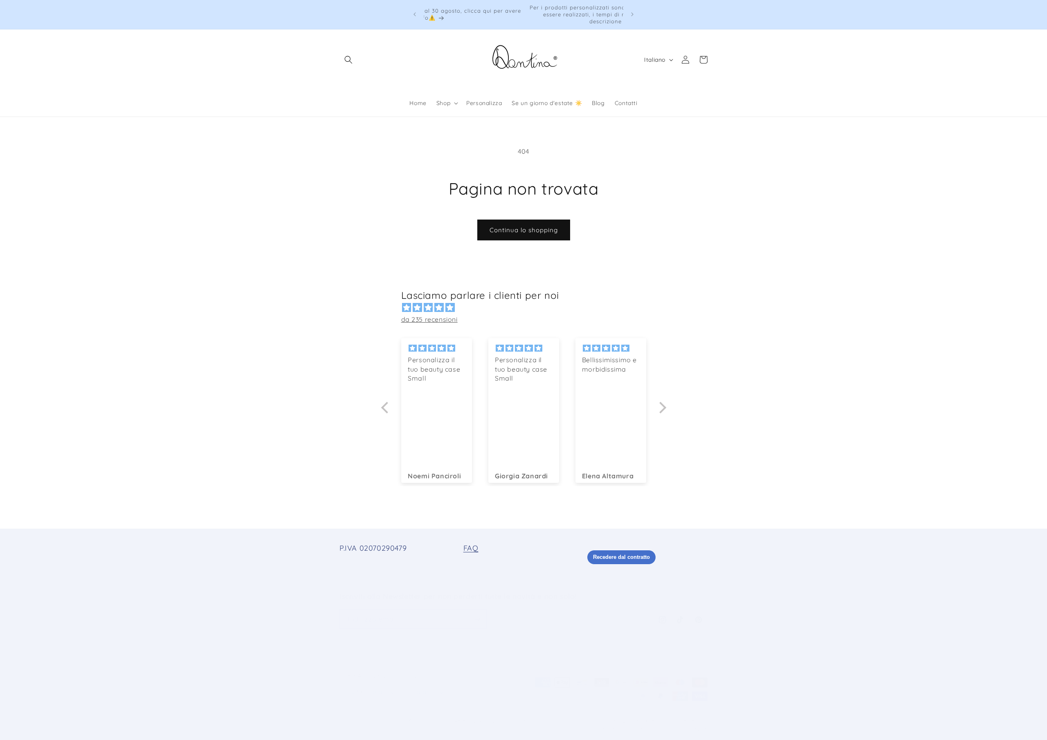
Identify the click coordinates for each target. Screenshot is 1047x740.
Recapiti (646, 729)
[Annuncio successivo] (632, 14)
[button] (348, 60)
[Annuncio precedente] (415, 14)
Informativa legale (685, 729)
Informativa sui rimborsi (531, 721)
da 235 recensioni (429, 319)
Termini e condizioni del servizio (671, 721)
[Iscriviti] (477, 619)
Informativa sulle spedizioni (597, 729)
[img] (527, 308)
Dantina (437, 721)
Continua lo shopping (524, 230)
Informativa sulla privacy (596, 721)
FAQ (471, 548)
